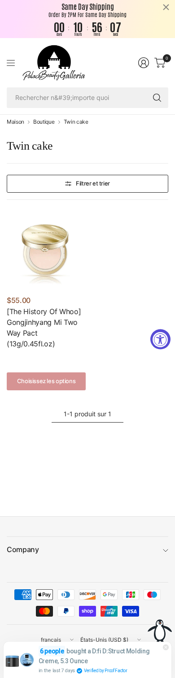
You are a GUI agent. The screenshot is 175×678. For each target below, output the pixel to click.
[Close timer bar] (166, 7)
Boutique (43, 122)
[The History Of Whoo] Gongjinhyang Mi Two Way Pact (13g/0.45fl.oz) (44, 327)
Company (23, 549)
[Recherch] (157, 97)
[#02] (26, 357)
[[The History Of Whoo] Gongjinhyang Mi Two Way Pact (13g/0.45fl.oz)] (46, 250)
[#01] (12, 357)
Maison (15, 122)
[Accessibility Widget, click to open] (160, 339)
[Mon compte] (144, 63)
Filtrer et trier (93, 183)
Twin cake (76, 122)
